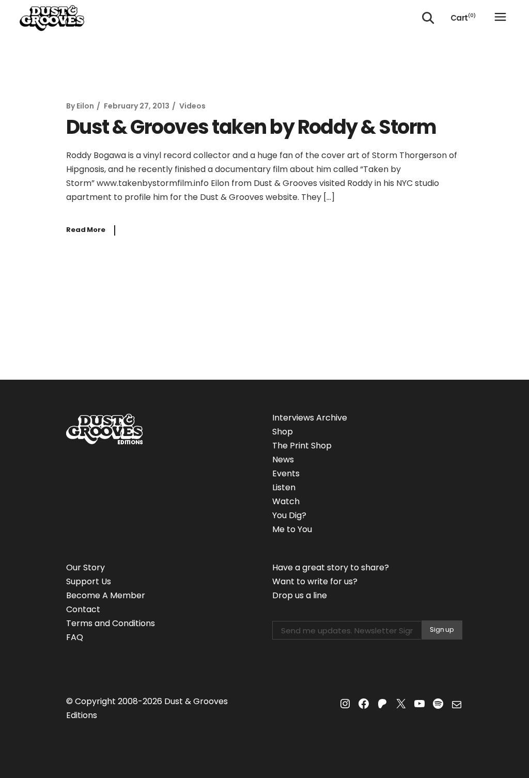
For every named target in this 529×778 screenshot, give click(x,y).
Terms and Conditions (110, 623)
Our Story (85, 567)
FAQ (74, 637)
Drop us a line (299, 595)
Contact (83, 609)
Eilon (85, 106)
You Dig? (289, 515)
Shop (282, 432)
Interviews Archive (309, 418)
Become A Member (105, 595)
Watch (286, 501)
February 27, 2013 (136, 106)
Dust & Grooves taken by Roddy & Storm (251, 127)
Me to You (292, 529)
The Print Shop (302, 446)
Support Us (88, 581)
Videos (192, 106)
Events (286, 473)
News (283, 459)
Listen (283, 487)
